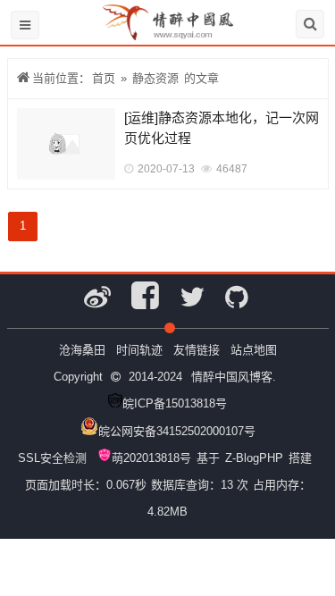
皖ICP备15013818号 (174, 403)
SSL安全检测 (52, 458)
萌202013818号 (151, 458)
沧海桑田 (82, 350)
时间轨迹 (139, 350)
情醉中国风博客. (233, 376)
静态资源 (155, 78)
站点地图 (253, 350)
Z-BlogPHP (254, 458)
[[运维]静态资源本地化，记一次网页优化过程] (66, 144)
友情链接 (196, 350)
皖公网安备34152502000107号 (176, 431)
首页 (103, 78)
